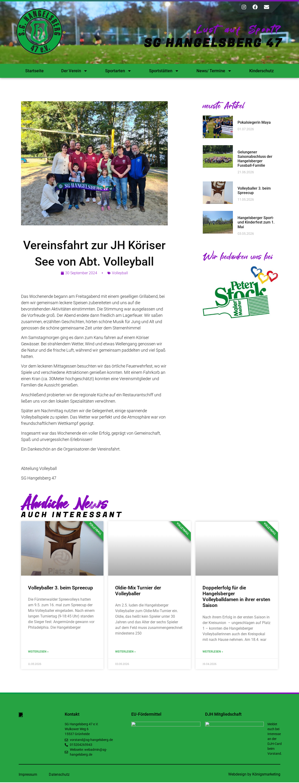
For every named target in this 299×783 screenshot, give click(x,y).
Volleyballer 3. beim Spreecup (60, 588)
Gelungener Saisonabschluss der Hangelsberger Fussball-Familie (255, 159)
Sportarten (115, 70)
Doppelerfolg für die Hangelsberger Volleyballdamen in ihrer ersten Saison (236, 596)
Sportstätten (160, 70)
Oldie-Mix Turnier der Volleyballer (138, 590)
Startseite (34, 70)
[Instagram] (243, 7)
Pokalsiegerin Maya (254, 122)
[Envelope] (266, 7)
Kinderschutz (261, 70)
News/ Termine (210, 70)
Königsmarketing (266, 774)
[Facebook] (255, 7)
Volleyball (120, 273)
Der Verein (71, 70)
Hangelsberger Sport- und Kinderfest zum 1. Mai (256, 222)
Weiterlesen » (38, 651)
